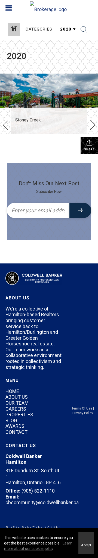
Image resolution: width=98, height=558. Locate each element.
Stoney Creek (28, 120)
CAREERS (15, 409)
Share (89, 149)
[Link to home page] (49, 8)
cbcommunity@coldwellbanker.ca (42, 502)
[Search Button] (83, 29)
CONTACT (16, 432)
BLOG (11, 420)
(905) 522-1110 (38, 491)
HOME (12, 391)
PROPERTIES (19, 414)
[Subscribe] (80, 210)
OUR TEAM (17, 403)
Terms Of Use (82, 408)
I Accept (86, 543)
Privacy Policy (82, 413)
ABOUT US (16, 397)
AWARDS (14, 426)
